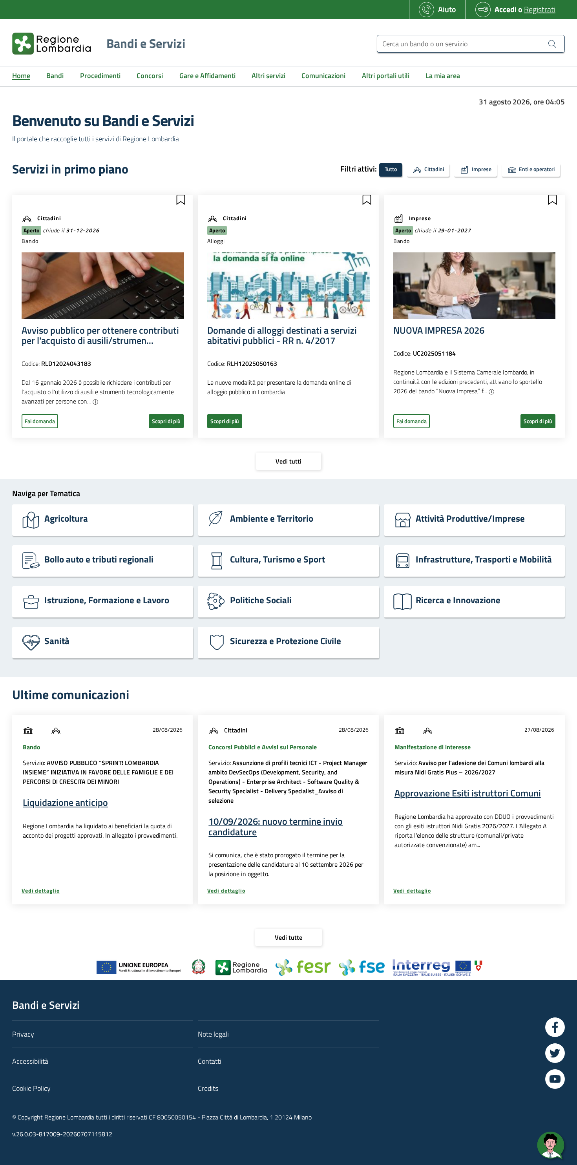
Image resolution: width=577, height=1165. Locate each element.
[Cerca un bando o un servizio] (552, 43)
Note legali (213, 1034)
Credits (208, 1088)
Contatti (209, 1061)
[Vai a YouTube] (555, 1079)
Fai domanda (40, 421)
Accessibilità (30, 1061)
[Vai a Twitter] (555, 1053)
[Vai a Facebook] (555, 1027)
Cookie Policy (31, 1088)
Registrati (539, 9)
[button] (180, 200)
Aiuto (447, 9)
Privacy (23, 1034)
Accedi (506, 9)
